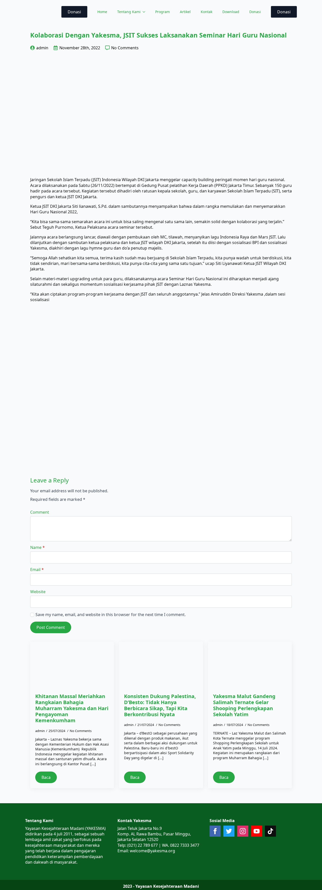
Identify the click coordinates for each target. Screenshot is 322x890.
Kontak (206, 11)
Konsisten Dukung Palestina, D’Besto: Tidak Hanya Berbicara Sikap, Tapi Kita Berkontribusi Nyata (160, 705)
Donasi (255, 11)
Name (37, 547)
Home (102, 11)
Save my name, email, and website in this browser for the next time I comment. (110, 614)
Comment (39, 512)
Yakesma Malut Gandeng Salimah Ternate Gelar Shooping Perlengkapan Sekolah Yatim (244, 705)
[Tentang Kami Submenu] (145, 12)
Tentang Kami (129, 11)
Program (162, 11)
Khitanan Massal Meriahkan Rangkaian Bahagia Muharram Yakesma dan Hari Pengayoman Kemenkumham (71, 708)
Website (38, 592)
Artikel (185, 11)
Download (230, 11)
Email (37, 570)
